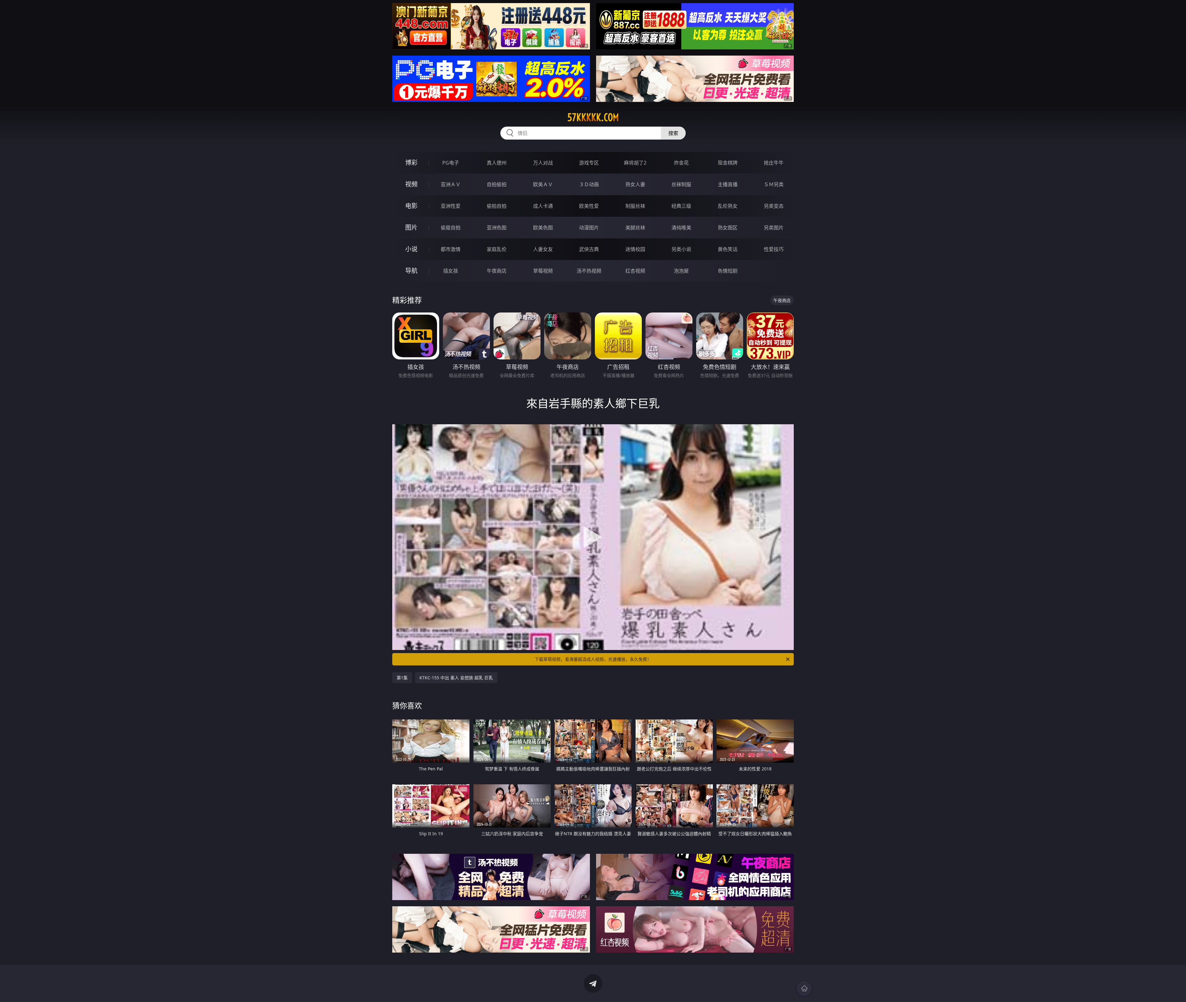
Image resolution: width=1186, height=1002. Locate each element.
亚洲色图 (497, 227)
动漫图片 (589, 227)
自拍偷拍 (497, 184)
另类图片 (774, 227)
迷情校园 (635, 249)
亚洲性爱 (451, 206)
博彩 (411, 162)
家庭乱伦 (497, 249)
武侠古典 (589, 249)
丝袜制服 (681, 184)
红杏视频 (635, 270)
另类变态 (774, 206)
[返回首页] (804, 988)
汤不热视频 (589, 270)
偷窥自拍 (451, 227)
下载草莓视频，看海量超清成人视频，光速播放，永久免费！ (593, 659)
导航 (411, 270)
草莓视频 (543, 270)
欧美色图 (543, 227)
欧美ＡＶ (543, 184)
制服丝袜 (635, 206)
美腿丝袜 (635, 227)
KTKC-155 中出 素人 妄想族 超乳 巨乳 (456, 678)
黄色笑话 (728, 249)
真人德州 (497, 162)
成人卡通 (543, 206)
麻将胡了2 (635, 162)
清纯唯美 (681, 227)
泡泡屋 (681, 270)
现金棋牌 (728, 162)
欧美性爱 (589, 206)
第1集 (402, 678)
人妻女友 (543, 249)
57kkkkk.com (593, 117)
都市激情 (451, 249)
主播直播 (728, 184)
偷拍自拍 (497, 206)
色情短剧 (728, 270)
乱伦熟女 (728, 206)
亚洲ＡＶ (451, 184)
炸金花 (681, 162)
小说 (411, 249)
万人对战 (543, 162)
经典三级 (681, 206)
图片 (411, 227)
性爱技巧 (774, 249)
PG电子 (450, 162)
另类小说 (681, 249)
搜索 (673, 133)
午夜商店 (497, 270)
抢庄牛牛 (774, 162)
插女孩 (450, 270)
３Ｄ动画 (589, 184)
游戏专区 (589, 162)
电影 (411, 206)
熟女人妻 (635, 184)
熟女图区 (728, 227)
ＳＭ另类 (774, 184)
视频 (411, 184)
